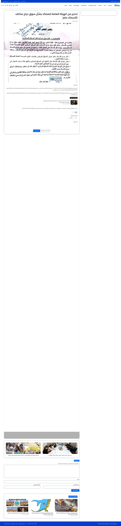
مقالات (70, 5)
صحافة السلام (84, 5)
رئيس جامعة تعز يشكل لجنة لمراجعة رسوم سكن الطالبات (18, 513)
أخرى (66, 5)
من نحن (11, 1)
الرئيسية (110, 5)
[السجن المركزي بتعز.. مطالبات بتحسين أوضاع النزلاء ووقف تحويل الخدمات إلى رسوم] (66, 505)
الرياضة (100, 5)
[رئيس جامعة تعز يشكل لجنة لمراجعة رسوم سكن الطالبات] (17, 505)
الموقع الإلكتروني (36, 485)
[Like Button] (76, 112)
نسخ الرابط (37, 131)
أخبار (105, 5)
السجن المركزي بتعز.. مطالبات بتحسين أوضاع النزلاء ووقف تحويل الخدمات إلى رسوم (67, 513)
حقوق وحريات (76, 5)
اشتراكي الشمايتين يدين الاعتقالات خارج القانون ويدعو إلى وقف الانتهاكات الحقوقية (42, 513)
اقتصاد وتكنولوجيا (92, 5)
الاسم (78, 479)
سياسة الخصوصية (17, 1)
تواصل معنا (23, 1)
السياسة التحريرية (6, 1)
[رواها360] (117, 5)
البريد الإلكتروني (76, 485)
